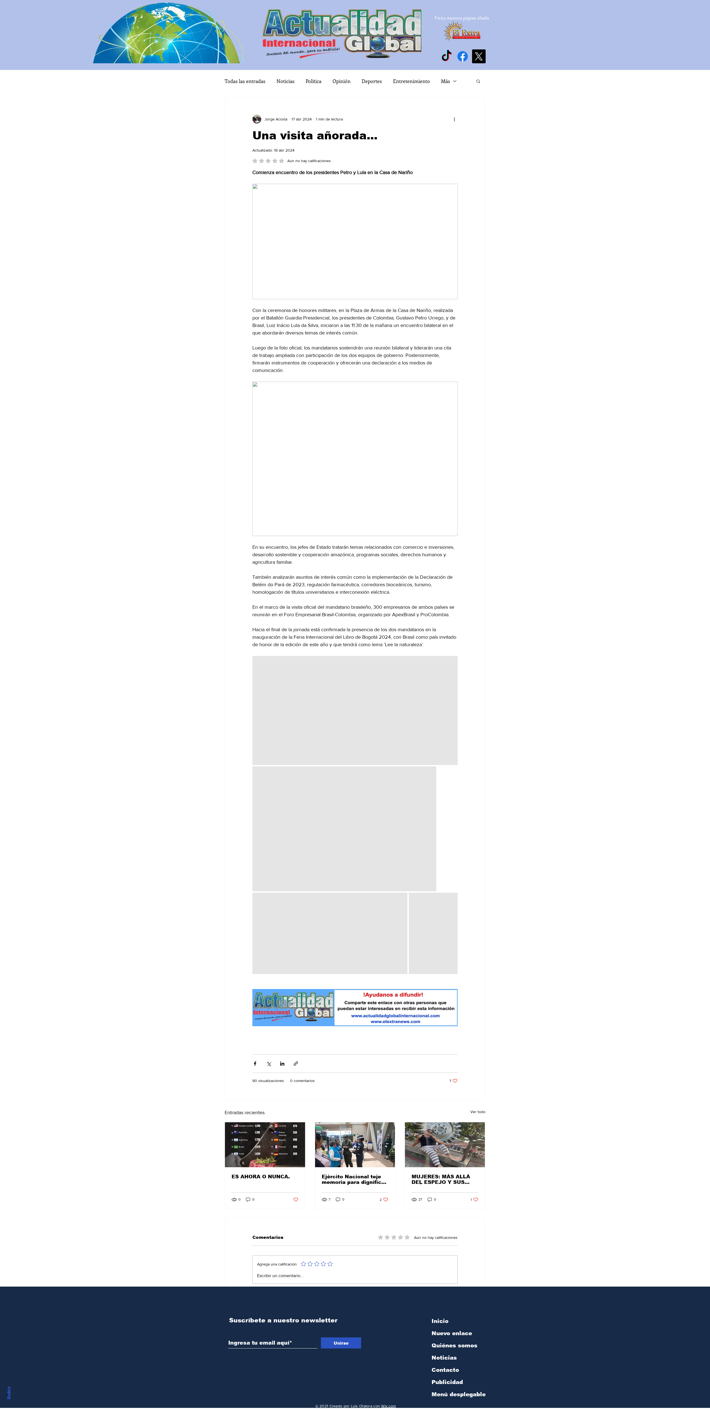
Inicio (440, 1321)
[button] (478, 81)
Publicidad (447, 1382)
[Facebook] (463, 56)
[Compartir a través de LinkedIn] (282, 1063)
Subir (9, 1392)
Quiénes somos (454, 1345)
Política (313, 81)
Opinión (342, 81)
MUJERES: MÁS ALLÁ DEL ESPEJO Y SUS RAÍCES (441, 1179)
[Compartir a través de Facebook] (255, 1063)
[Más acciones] (454, 119)
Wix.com (388, 1406)
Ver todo (477, 1111)
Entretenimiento (411, 81)
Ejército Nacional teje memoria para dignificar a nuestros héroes (354, 1179)
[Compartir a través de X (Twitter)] (268, 1063)
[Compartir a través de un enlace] (295, 1063)
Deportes (372, 81)
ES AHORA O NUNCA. (261, 1176)
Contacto (445, 1370)
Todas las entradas (245, 81)
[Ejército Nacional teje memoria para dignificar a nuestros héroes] (355, 1144)
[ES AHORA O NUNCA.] (265, 1144)
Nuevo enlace (452, 1333)
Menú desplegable (459, 1394)
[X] (479, 56)
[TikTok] (446, 56)
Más (445, 81)
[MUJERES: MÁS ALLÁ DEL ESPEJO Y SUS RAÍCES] (445, 1144)
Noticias (286, 81)
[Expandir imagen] (355, 710)
